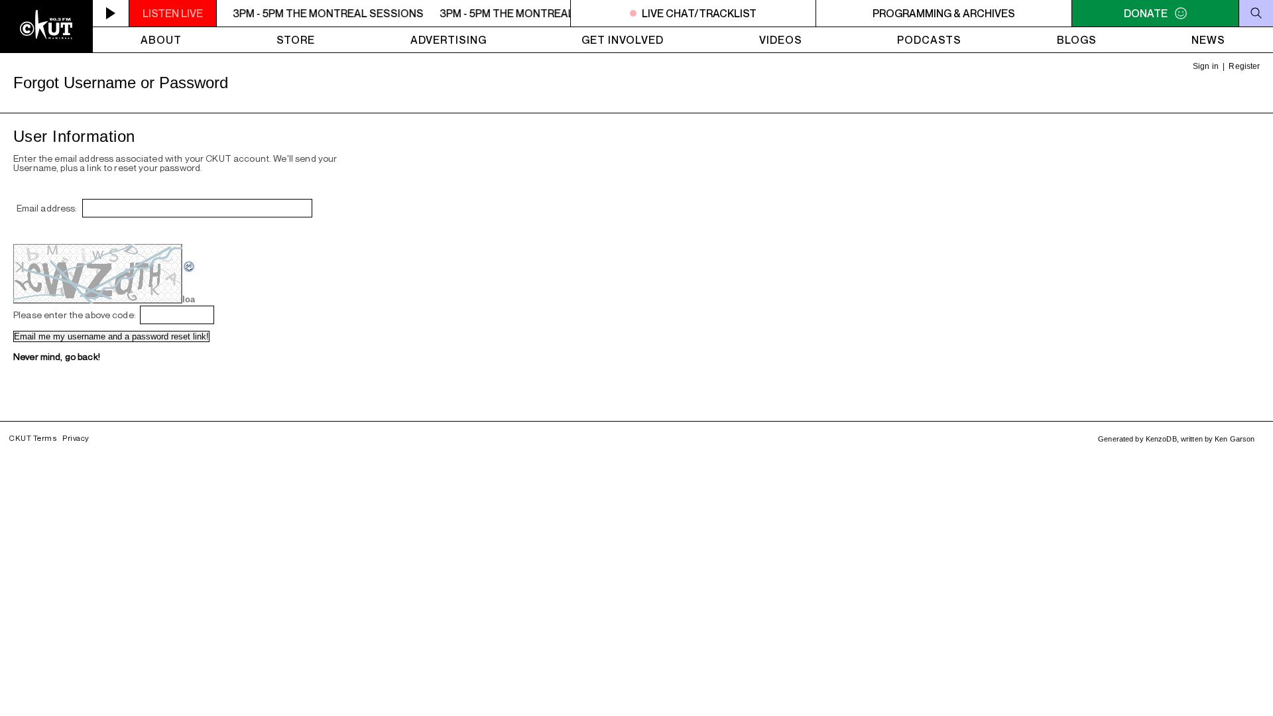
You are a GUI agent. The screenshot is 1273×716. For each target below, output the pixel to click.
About (161, 39)
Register (1244, 66)
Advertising (448, 39)
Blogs (1077, 39)
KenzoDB (1161, 439)
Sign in (1206, 66)
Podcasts (929, 39)
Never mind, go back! (56, 356)
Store (295, 39)
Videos (780, 39)
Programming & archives (944, 13)
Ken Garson (1234, 439)
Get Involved (622, 39)
